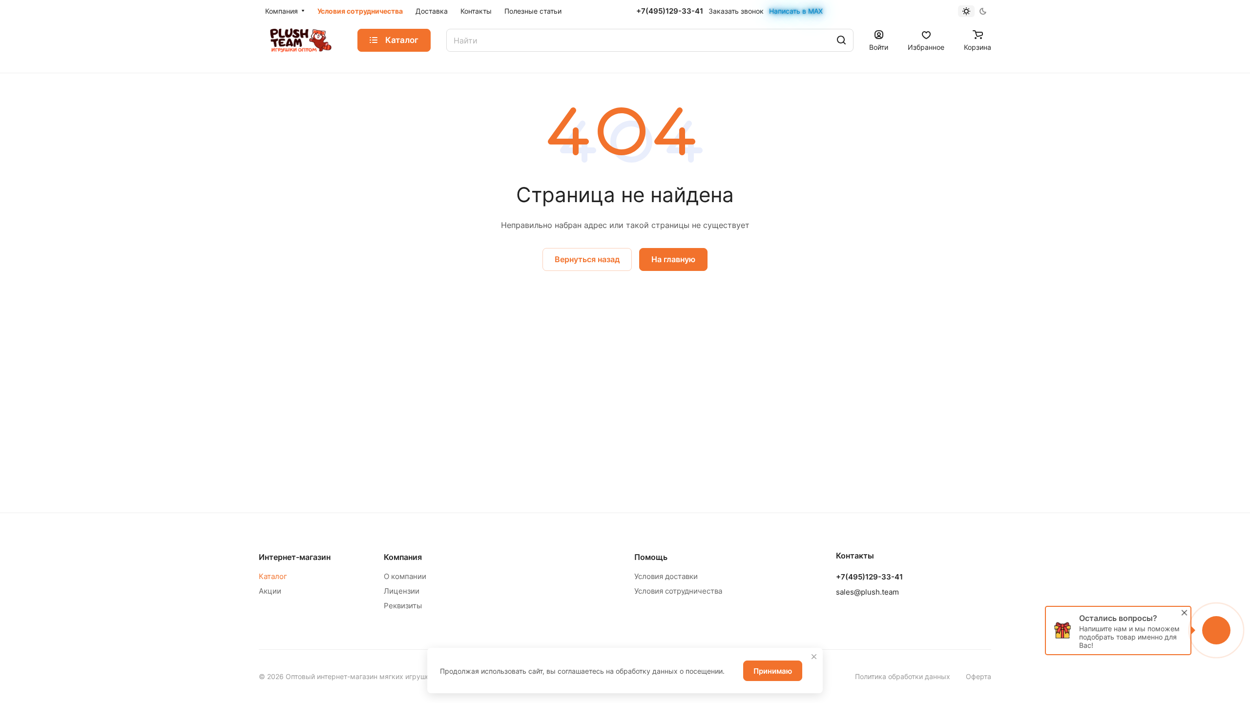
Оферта (978, 676)
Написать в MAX (796, 11)
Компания (403, 557)
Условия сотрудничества (678, 591)
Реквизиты (403, 605)
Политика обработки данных (902, 676)
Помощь (650, 557)
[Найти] (841, 40)
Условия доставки (666, 576)
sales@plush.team (867, 592)
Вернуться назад (587, 259)
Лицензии (401, 591)
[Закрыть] (814, 656)
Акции (270, 591)
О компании (405, 576)
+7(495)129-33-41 (669, 11)
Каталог (273, 576)
